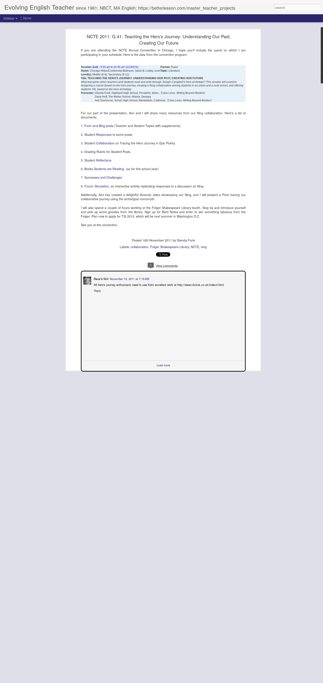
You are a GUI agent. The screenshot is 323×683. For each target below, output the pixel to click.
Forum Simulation (96, 186)
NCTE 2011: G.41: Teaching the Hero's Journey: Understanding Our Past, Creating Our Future (159, 39)
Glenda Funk (186, 240)
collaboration (140, 247)
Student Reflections (97, 160)
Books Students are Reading (104, 169)
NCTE (195, 247)
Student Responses (98, 134)
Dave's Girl (100, 278)
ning (204, 247)
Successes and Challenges (103, 177)
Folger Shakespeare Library (169, 247)
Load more (163, 365)
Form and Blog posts (98, 126)
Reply (97, 290)
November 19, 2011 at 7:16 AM (129, 278)
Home (27, 18)
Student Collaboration (99, 143)
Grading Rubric (94, 151)
